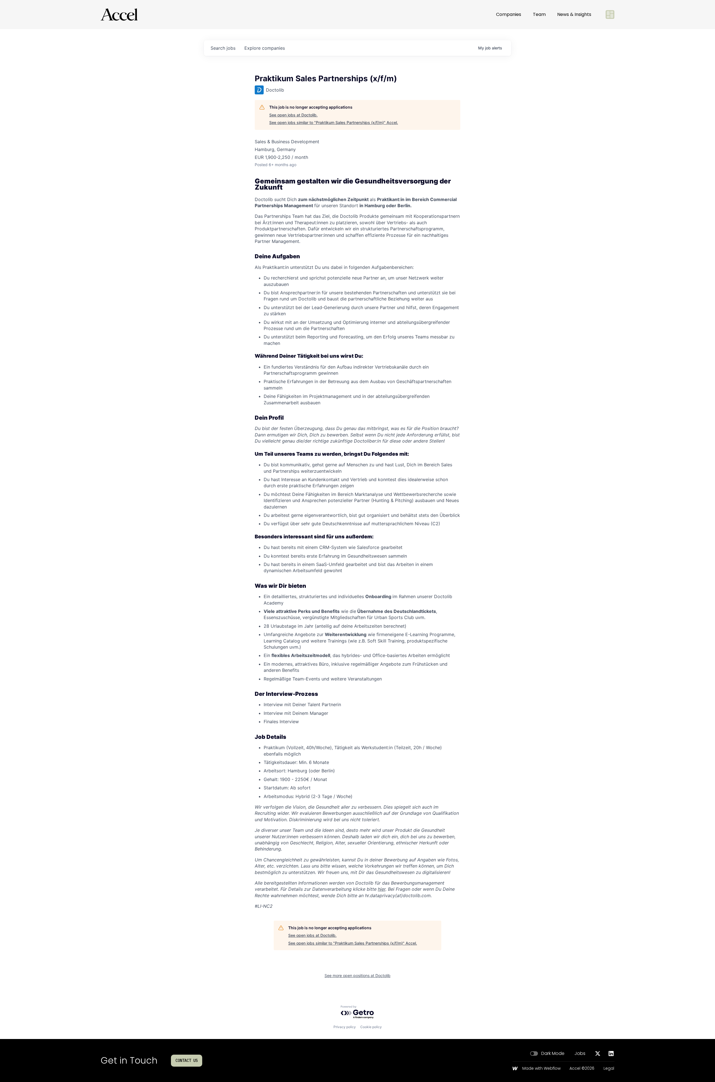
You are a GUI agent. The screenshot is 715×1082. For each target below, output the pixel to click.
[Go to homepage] (119, 14)
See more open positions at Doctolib (357, 975)
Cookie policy (371, 1027)
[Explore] (610, 14)
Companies (508, 14)
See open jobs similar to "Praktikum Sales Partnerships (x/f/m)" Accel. (333, 122)
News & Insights (574, 14)
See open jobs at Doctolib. (293, 115)
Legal (609, 1068)
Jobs (580, 1053)
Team (539, 14)
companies (264, 48)
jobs (223, 48)
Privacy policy (344, 1027)
